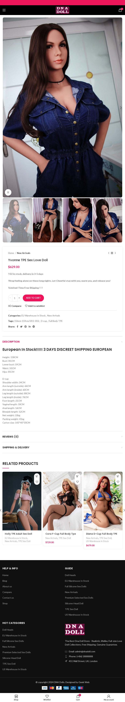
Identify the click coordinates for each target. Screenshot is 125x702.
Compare (7, 592)
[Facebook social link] (17, 326)
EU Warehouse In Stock (33, 315)
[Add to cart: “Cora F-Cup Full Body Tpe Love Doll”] (77, 476)
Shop (5, 603)
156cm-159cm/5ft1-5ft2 (26, 321)
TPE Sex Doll (24, 541)
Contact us (8, 597)
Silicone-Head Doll (74, 603)
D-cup (44, 321)
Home (11, 253)
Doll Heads (70, 575)
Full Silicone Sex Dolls (75, 586)
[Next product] (115, 253)
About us (7, 586)
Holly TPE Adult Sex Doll (18, 533)
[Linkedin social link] (30, 326)
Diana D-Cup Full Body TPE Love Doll (101, 535)
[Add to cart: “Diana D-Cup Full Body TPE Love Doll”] (118, 476)
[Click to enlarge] (8, 192)
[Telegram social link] (34, 326)
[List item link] (94, 656)
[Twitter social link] (21, 326)
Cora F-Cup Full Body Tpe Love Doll (60, 535)
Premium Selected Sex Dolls (79, 597)
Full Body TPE (56, 321)
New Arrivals (23, 253)
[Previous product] (108, 253)
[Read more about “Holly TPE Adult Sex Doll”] (37, 476)
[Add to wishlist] (37, 482)
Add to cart (33, 297)
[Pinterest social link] (25, 326)
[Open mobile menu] (4, 10)
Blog (4, 580)
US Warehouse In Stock (97, 541)
